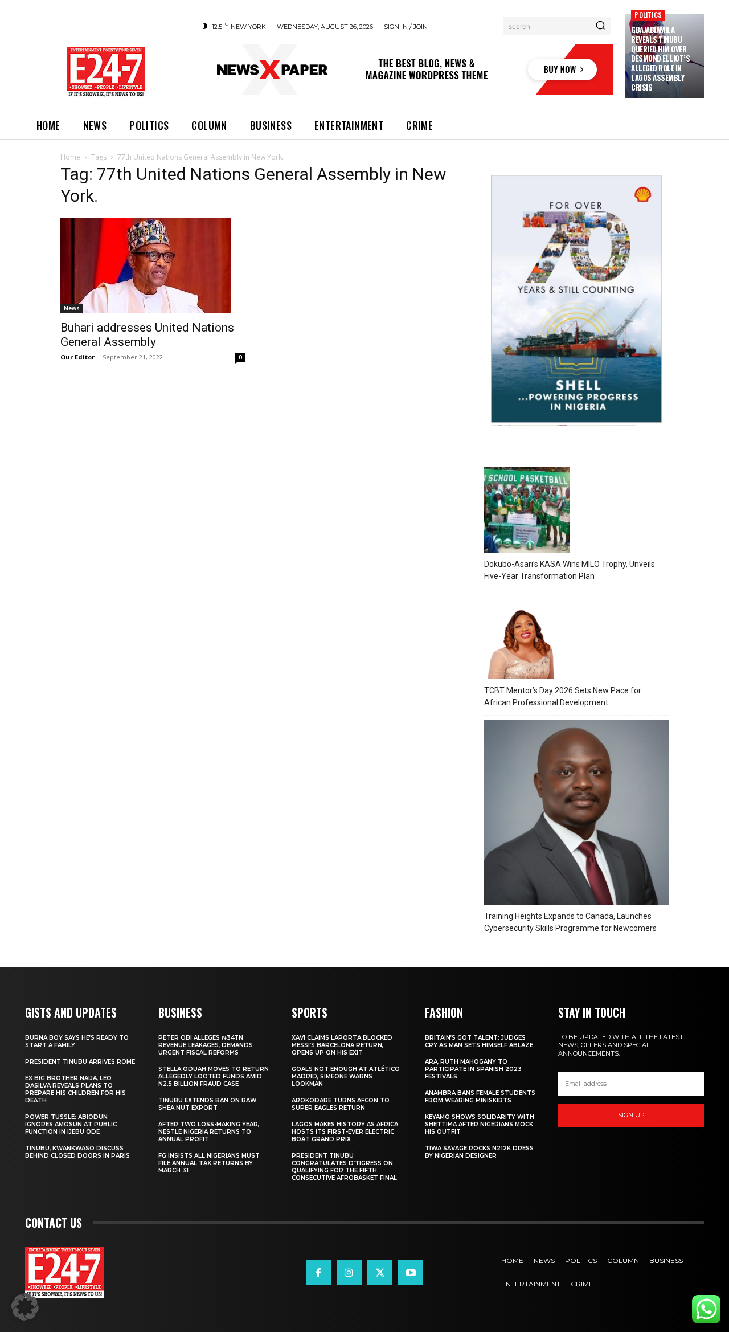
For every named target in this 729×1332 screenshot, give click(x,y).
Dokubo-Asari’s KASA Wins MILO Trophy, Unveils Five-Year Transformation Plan (569, 570)
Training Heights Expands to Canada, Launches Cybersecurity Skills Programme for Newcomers (570, 922)
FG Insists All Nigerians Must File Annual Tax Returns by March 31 (209, 1163)
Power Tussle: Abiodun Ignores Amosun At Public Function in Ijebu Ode (71, 1124)
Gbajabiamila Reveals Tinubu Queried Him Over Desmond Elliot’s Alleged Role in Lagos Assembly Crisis (660, 58)
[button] (25, 1307)
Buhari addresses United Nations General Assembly (147, 335)
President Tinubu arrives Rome (80, 1061)
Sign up (631, 1115)
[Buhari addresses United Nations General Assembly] (152, 265)
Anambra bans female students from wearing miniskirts (480, 1096)
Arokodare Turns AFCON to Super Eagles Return (341, 1104)
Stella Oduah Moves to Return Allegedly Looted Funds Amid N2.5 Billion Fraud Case (213, 1076)
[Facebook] (318, 1272)
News (72, 308)
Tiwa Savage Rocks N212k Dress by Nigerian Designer (479, 1152)
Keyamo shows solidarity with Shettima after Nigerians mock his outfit (479, 1124)
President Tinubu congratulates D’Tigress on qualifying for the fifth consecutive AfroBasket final (344, 1167)
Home (70, 157)
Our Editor (77, 357)
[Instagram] (349, 1272)
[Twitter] (379, 1272)
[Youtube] (410, 1272)
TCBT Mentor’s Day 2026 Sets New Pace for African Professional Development (562, 696)
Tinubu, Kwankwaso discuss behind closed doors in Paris (77, 1152)
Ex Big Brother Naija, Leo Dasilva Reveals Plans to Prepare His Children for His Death (75, 1089)
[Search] (600, 26)
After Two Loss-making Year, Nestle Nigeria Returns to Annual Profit (208, 1132)
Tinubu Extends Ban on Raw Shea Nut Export (207, 1104)
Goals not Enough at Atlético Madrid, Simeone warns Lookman (346, 1076)
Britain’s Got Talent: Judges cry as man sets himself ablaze (479, 1041)
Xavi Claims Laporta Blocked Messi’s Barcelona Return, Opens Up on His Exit (342, 1045)
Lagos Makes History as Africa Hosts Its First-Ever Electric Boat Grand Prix (345, 1132)
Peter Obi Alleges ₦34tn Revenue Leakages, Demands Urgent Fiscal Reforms (205, 1045)
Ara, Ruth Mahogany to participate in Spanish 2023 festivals (473, 1069)
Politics (648, 14)
